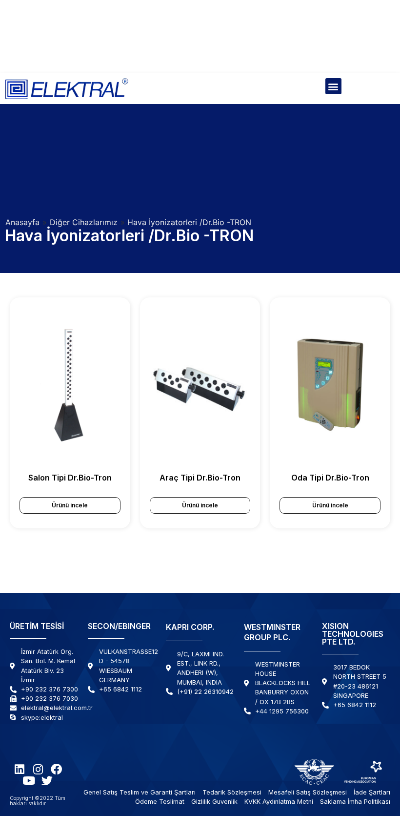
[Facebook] (56, 769)
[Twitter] (47, 780)
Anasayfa (22, 222)
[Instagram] (37, 769)
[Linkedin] (19, 769)
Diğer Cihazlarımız (84, 222)
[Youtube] (28, 780)
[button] (333, 86)
